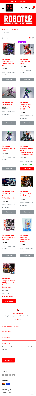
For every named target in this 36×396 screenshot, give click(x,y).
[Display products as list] (33, 38)
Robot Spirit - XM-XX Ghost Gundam (8, 103)
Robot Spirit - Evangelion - (26, 150)
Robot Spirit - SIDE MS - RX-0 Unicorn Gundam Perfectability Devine (8, 195)
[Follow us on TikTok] (13, 375)
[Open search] (22, 8)
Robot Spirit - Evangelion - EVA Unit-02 (25, 61)
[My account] (26, 8)
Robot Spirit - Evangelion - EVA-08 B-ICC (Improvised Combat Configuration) (8, 283)
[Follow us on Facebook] (3, 375)
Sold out (9, 79)
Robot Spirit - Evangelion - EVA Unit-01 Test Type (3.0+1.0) (25, 106)
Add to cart (27, 168)
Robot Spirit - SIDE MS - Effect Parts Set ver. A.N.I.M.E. (8, 237)
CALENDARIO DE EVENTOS (18, 1)
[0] (32, 8)
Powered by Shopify (7, 392)
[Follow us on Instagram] (10, 375)
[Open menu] (3, 8)
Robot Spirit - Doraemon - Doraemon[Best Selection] (25, 238)
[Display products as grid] (30, 38)
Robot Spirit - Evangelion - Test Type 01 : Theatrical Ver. (8, 62)
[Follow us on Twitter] (6, 375)
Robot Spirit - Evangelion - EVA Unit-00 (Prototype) (26, 194)
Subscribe (8, 360)
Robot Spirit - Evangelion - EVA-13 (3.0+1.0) (8, 148)
